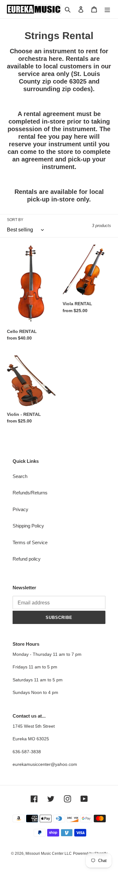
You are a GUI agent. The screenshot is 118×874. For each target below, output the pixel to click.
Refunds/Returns (30, 492)
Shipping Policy (28, 525)
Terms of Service (30, 542)
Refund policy (27, 559)
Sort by (15, 220)
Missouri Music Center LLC (48, 853)
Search (20, 476)
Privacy (20, 509)
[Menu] (107, 9)
